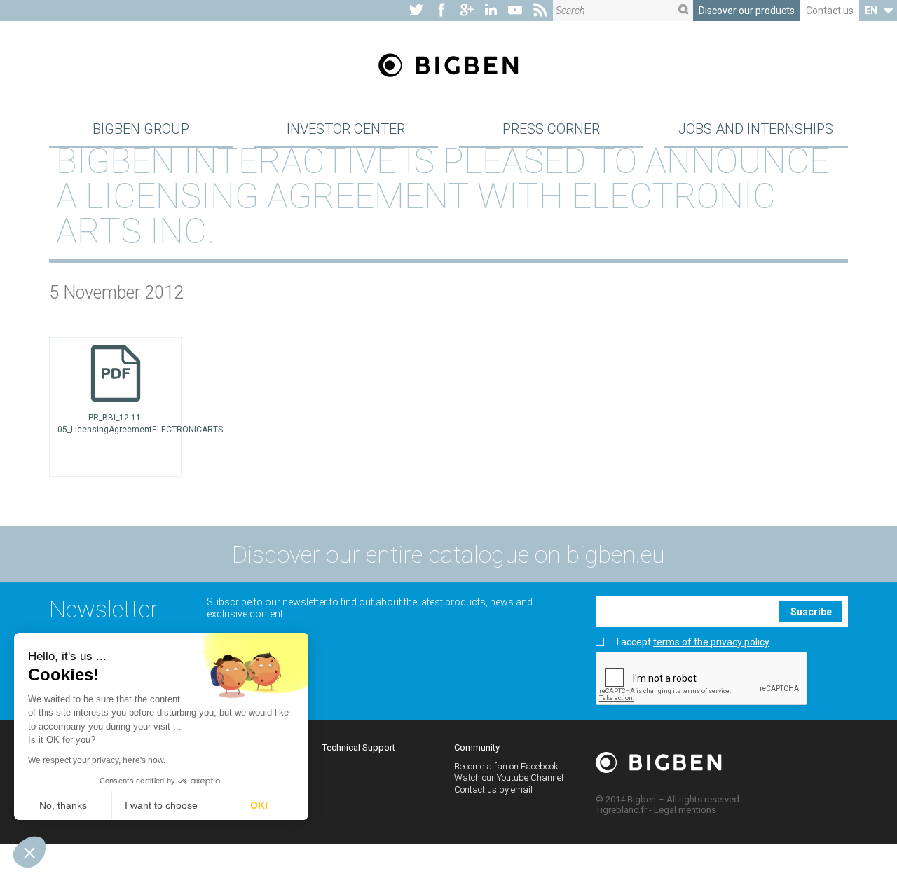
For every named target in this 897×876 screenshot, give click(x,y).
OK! (259, 805)
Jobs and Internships (755, 129)
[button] (29, 852)
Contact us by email (493, 789)
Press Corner (551, 129)
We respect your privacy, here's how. (96, 760)
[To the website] (416, 10)
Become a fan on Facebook (506, 766)
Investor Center (346, 129)
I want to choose (161, 805)
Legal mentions (685, 810)
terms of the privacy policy (711, 642)
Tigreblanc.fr (621, 810)
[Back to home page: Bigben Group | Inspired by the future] (448, 66)
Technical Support (358, 747)
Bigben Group (141, 129)
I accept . (694, 642)
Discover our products (747, 10)
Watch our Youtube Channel (508, 777)
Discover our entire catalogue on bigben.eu (448, 554)
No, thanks (63, 805)
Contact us (830, 10)
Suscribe (811, 611)
